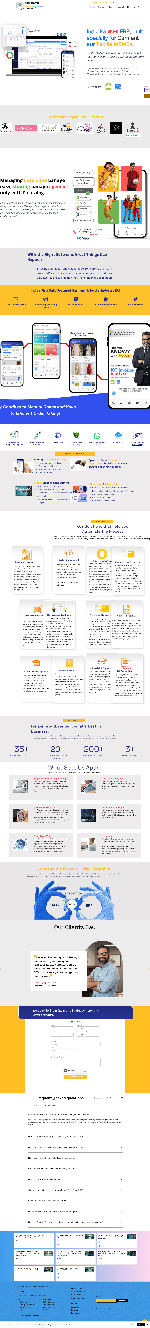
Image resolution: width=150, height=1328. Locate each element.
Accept (141, 1325)
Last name (80, 1025)
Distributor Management (102, 615)
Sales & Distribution (24, 562)
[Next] (149, 969)
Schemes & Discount (67, 670)
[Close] (147, 1324)
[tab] (34, 1105)
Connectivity (137, 444)
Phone (87, 1031)
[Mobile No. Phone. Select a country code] (148, 90)
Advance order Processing (128, 562)
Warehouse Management (35, 671)
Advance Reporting (126, 615)
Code (78, 1031)
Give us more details (57, 1057)
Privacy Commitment (78, 1298)
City (52, 1047)
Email (52, 1031)
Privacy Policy (76, 1294)
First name (54, 1025)
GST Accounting (124, 671)
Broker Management (69, 560)
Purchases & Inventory (35, 615)
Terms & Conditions (78, 1291)
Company (53, 1041)
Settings (131, 1325)
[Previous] (0, 969)
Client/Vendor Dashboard (58, 615)
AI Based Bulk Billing (102, 561)
